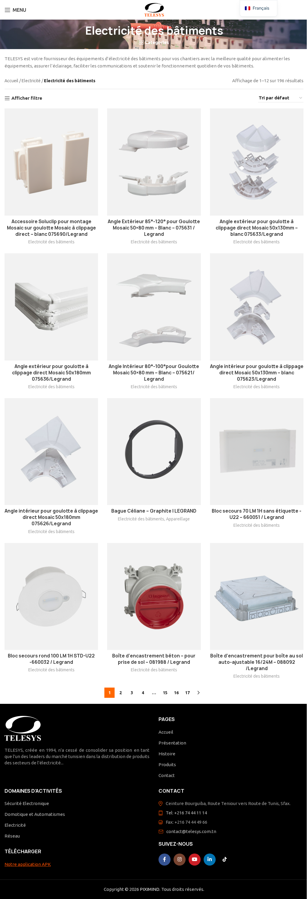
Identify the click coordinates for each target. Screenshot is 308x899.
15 (165, 692)
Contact (167, 775)
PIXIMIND (149, 889)
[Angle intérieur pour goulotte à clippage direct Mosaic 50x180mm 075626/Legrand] (51, 451)
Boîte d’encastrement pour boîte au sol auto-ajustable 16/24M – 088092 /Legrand (256, 662)
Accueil (11, 80)
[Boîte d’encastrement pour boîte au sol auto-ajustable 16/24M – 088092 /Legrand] (256, 596)
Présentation (172, 742)
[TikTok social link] (225, 860)
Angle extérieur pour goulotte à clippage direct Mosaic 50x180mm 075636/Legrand (51, 372)
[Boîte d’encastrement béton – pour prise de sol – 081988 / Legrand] (154, 596)
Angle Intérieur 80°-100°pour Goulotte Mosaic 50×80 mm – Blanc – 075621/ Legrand (154, 372)
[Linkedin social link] (210, 860)
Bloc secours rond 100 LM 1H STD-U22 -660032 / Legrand (51, 659)
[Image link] (23, 728)
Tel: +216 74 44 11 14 (186, 812)
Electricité (31, 80)
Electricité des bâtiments (51, 241)
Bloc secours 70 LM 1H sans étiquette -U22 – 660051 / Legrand (256, 514)
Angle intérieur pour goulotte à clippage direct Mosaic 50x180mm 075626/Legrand (51, 517)
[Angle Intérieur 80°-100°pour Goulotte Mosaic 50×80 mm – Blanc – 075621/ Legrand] (154, 306)
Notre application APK (28, 864)
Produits (167, 764)
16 (176, 692)
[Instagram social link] (180, 860)
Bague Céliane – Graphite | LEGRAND (153, 511)
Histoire (167, 753)
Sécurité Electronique (27, 803)
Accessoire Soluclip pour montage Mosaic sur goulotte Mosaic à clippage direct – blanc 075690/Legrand (51, 227)
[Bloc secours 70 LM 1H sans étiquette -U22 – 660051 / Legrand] (256, 451)
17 (187, 692)
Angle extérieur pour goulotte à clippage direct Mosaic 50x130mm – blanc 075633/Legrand (257, 227)
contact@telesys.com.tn (191, 831)
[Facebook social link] (165, 860)
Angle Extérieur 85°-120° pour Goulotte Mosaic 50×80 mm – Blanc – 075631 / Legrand (154, 227)
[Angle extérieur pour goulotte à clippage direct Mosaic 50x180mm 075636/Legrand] (51, 306)
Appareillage (178, 519)
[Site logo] (154, 9)
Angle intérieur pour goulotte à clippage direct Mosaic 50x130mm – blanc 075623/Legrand (256, 372)
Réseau (12, 835)
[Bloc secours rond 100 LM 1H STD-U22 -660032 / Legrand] (51, 596)
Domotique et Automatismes (35, 814)
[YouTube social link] (195, 860)
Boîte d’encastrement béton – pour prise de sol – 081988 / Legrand (154, 659)
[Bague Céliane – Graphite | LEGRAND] (154, 451)
